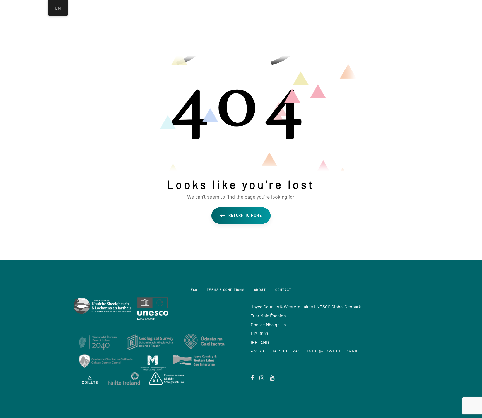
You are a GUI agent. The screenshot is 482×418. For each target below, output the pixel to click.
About (260, 289)
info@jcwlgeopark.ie (336, 351)
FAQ (194, 289)
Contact (283, 289)
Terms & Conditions (225, 289)
